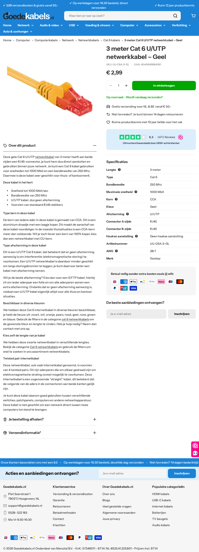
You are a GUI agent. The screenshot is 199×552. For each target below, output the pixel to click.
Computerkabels (46, 40)
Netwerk (68, 40)
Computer (23, 40)
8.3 (56, 462)
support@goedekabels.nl (25, 505)
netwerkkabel (44, 157)
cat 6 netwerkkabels (75, 319)
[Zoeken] (175, 15)
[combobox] (122, 15)
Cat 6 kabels (111, 40)
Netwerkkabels (88, 40)
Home (7, 40)
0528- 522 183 (17, 512)
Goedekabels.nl (24, 548)
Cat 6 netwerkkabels (44, 347)
